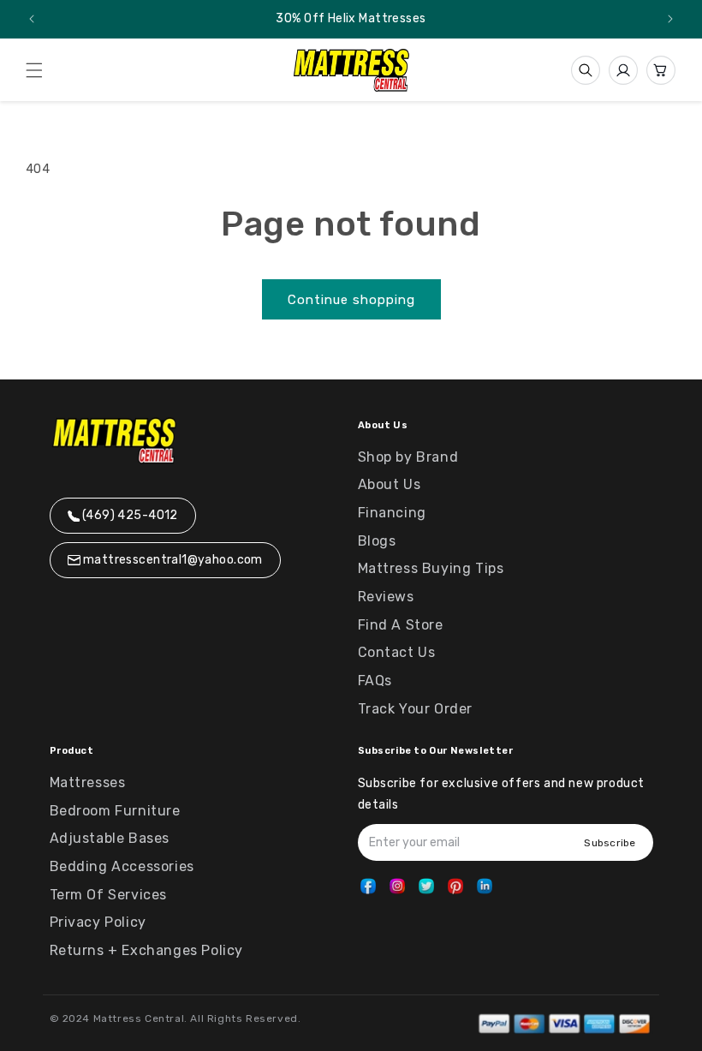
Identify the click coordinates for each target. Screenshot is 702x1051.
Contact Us (397, 652)
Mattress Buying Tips (431, 568)
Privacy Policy (98, 922)
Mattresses (88, 782)
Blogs (377, 541)
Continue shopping (351, 300)
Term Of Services (109, 895)
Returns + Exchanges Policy (147, 950)
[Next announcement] (670, 19)
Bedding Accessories (122, 866)
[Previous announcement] (32, 19)
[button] (34, 70)
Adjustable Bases (110, 838)
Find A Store (400, 625)
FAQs (375, 680)
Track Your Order (415, 709)
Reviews (386, 596)
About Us (389, 484)
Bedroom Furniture (115, 811)
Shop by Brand (408, 457)
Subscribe (609, 843)
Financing (392, 513)
